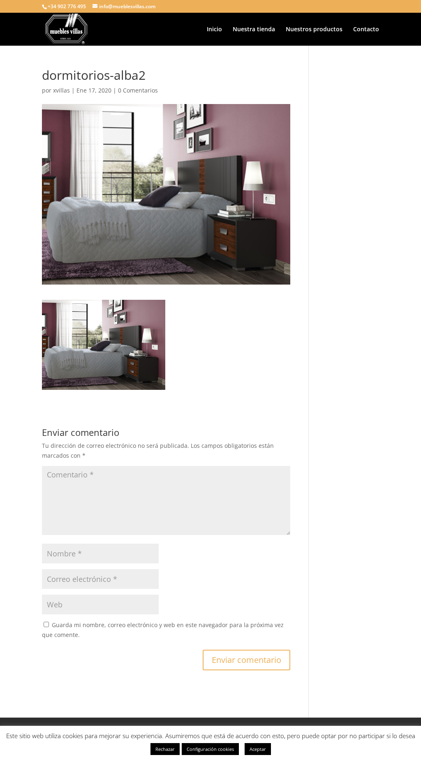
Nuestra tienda (254, 29)
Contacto (366, 29)
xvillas (61, 90)
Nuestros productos (314, 29)
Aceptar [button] (258, 749)
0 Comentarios (138, 90)
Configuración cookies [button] (210, 749)
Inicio (214, 29)
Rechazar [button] (165, 749)
